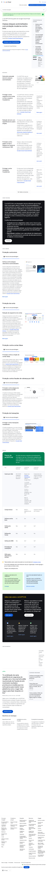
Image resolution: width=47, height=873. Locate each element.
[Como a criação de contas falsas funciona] (34, 360)
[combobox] (6, 870)
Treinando (31, 847)
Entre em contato (41, 820)
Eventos (39, 828)
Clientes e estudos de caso (5, 839)
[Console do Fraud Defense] (10, 46)
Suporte (30, 838)
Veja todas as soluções (22, 850)
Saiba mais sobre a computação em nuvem (32, 835)
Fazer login (44, 2)
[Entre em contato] (30, 586)
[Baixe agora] (5, 296)
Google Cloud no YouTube (41, 838)
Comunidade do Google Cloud (41, 856)
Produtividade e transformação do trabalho (23, 837)
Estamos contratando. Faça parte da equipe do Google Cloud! (41, 852)
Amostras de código (31, 841)
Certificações (31, 849)
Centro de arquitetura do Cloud (31, 844)
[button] (31, 746)
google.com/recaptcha (23, 751)
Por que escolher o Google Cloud (5, 822)
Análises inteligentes (22, 829)
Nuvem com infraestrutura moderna (4, 828)
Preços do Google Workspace (14, 825)
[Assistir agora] (29, 615)
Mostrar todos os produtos (14, 828)
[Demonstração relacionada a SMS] (34, 392)
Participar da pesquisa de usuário (40, 847)
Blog (2, 846)
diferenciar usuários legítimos (24, 132)
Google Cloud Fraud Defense (15, 38)
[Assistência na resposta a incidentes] (37, 5)
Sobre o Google (4, 862)
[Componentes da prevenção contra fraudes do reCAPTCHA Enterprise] (34, 427)
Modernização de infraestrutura (23, 821)
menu (1, 2)
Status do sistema (32, 856)
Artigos (2, 844)
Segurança (22, 834)
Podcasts (39, 830)
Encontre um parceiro (40, 823)
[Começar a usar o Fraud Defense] (11, 42)
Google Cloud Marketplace (31, 832)
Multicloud (3, 831)
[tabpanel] (23, 280)
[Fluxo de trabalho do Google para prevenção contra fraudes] (34, 318)
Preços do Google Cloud (14, 822)
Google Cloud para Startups (32, 854)
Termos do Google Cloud (26, 862)
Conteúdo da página (6, 9)
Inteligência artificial (22, 832)
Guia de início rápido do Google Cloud (32, 828)
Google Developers (32, 851)
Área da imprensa (41, 835)
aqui (42, 751)
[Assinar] (27, 867)
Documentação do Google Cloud (32, 825)
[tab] (10, 256)
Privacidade (11, 862)
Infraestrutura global (4, 834)
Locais (2, 836)
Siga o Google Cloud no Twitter (41, 844)
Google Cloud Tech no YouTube (41, 841)
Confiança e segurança (3, 825)
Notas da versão (32, 858)
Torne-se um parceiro (40, 826)
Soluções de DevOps (22, 843)
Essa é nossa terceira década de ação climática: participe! (34, 864)
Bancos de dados (23, 823)
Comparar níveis (37, 562)
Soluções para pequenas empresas (22, 846)
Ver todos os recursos (23, 192)
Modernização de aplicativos (23, 826)
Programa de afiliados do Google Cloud (32, 821)
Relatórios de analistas (4, 842)
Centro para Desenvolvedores (41, 833)
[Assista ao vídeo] (7, 711)
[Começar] (8, 240)
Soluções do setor (23, 840)
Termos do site (17, 862)
